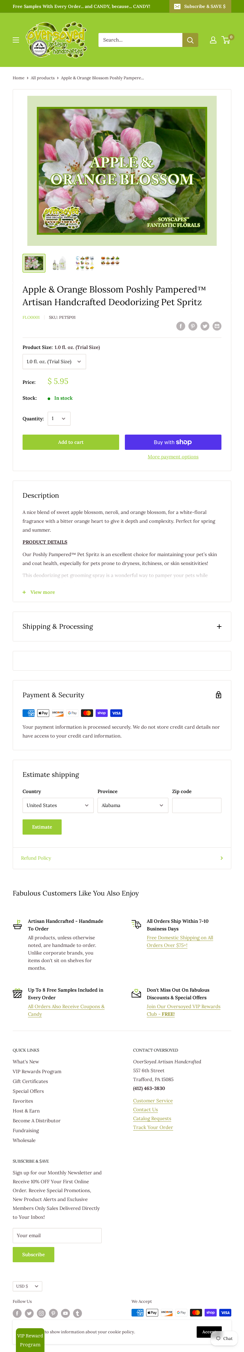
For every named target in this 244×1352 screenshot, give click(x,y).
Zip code (182, 791)
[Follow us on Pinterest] (53, 1313)
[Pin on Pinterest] (192, 326)
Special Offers (28, 1091)
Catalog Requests (152, 1118)
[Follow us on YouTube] (65, 1313)
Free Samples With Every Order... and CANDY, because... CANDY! (81, 6)
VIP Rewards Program (37, 1071)
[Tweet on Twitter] (204, 326)
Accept (209, 1332)
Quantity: (33, 419)
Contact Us (145, 1109)
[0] (226, 40)
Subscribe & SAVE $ (205, 6)
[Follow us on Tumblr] (77, 1313)
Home (18, 78)
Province (108, 791)
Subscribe (33, 1254)
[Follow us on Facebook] (17, 1313)
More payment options (173, 457)
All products (43, 78)
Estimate (42, 827)
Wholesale (24, 1140)
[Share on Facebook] (180, 326)
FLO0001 (31, 317)
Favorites (23, 1101)
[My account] (213, 39)
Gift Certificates (30, 1081)
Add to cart (71, 442)
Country (32, 791)
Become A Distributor (37, 1121)
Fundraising (26, 1130)
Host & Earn (26, 1111)
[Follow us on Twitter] (29, 1313)
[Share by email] (217, 326)
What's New (26, 1062)
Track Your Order (153, 1127)
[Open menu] (16, 40)
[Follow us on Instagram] (41, 1313)
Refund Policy (36, 858)
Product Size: (61, 347)
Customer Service (153, 1101)
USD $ (22, 1286)
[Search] (190, 40)
